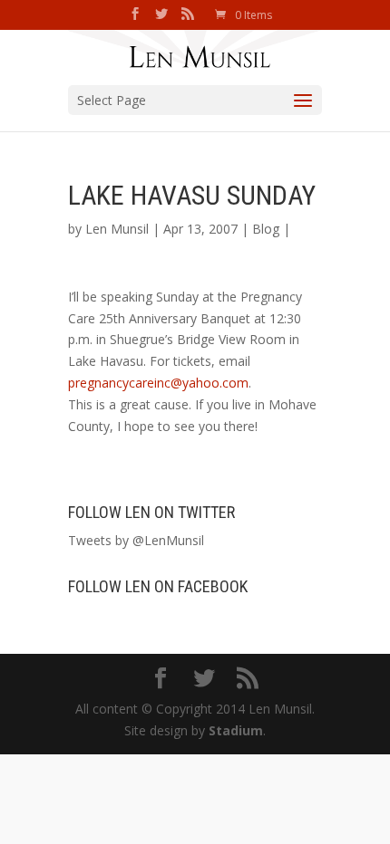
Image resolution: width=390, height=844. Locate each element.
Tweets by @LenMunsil (136, 540)
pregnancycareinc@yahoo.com (158, 382)
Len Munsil (117, 228)
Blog (265, 228)
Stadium (236, 730)
